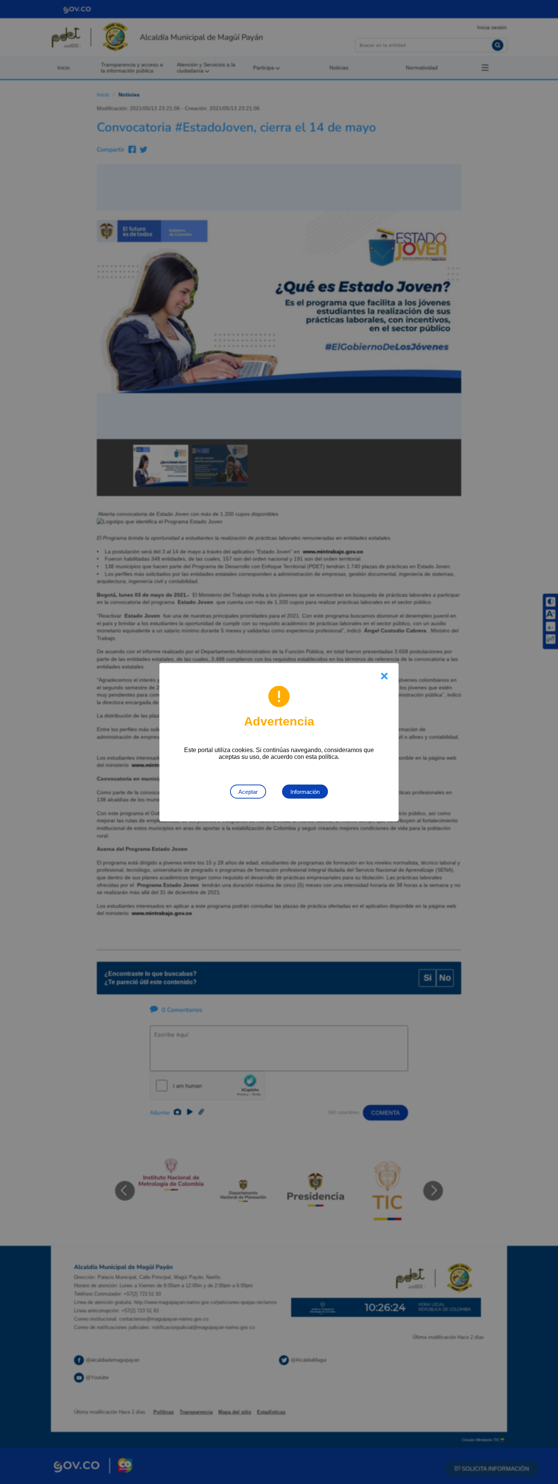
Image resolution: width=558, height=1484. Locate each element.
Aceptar (248, 791)
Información (305, 791)
